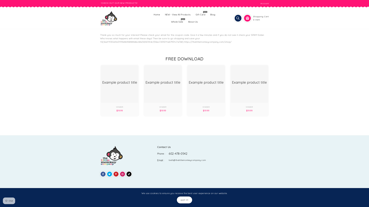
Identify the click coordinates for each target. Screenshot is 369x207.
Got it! (184, 200)
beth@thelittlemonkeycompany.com (187, 160)
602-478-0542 (178, 153)
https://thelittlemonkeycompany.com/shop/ (208, 42)
